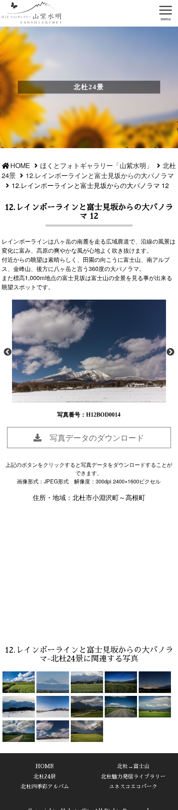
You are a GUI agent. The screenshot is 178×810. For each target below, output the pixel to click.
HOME (20, 165)
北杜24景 (45, 776)
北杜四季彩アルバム (45, 786)
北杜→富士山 (133, 766)
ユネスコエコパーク (133, 786)
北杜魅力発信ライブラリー (133, 776)
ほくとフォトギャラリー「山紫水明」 (32, 13)
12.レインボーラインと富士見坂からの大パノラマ (100, 175)
